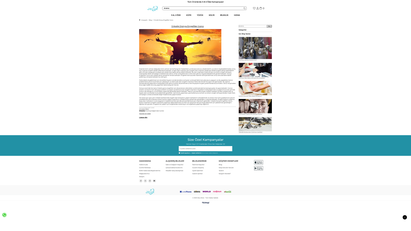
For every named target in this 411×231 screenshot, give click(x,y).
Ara (269, 26)
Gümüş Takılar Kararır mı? (248, 60)
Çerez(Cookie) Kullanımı (174, 167)
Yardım (221, 170)
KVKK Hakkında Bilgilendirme (149, 170)
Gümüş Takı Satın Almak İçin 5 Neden (252, 78)
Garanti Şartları (197, 173)
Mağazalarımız (144, 173)
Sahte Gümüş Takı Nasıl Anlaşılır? (250, 96)
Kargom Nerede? (225, 173)
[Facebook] (141, 181)
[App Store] (258, 162)
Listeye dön (143, 117)
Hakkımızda (143, 164)
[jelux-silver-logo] (150, 191)
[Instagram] (150, 181)
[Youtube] (154, 181)
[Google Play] (258, 168)
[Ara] (244, 8)
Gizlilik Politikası (145, 167)
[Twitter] (145, 181)
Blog (220, 164)
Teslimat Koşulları (198, 164)
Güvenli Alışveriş (198, 167)
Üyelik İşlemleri (197, 170)
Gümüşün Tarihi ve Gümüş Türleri (250, 114)
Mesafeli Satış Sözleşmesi (174, 170)
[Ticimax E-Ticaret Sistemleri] (205, 203)
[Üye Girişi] (258, 8)
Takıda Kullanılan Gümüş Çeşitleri (250, 132)
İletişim (141, 176)
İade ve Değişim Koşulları (174, 164)
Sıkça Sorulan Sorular (226, 167)
